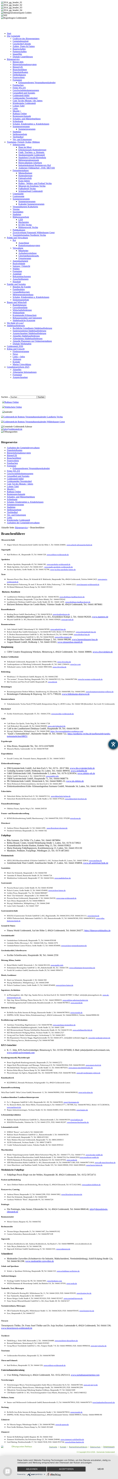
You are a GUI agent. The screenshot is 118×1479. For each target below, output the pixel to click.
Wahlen (16, 268)
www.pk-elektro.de (75, 781)
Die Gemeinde (13, 36)
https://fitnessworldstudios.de (97, 930)
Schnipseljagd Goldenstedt (30, 191)
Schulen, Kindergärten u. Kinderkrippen (31, 124)
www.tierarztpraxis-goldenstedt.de (16, 1328)
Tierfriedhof (18, 137)
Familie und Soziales (16, 284)
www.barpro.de (82, 1110)
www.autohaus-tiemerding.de (64, 1025)
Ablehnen (31, 1469)
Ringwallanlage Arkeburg (30, 162)
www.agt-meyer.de (91, 1385)
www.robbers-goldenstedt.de (58, 554)
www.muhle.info (52, 776)
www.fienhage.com (54, 1281)
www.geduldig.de (79, 771)
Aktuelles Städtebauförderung (26, 336)
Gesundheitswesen (21, 292)
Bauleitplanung (19, 305)
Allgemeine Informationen (25, 372)
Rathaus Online (20, 113)
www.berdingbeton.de (61, 614)
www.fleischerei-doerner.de (57, 828)
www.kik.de (52, 682)
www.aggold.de (77, 1003)
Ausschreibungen (20, 279)
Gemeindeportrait (20, 41)
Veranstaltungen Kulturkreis (25, 206)
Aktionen (17, 359)
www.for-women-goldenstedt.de (90, 679)
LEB (20, 219)
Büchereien (23, 222)
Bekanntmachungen (22, 276)
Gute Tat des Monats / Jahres (20, 484)
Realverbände (19, 263)
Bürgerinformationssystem (25, 64)
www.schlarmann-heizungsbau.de (82, 968)
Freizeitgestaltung (21, 170)
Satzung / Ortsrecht (21, 266)
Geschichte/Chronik (22, 44)
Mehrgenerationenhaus (23, 294)
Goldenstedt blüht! (21, 95)
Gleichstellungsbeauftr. (28, 256)
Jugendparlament (20, 261)
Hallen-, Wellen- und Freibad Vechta (35, 183)
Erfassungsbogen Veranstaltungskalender (37, 82)
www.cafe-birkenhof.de (56, 726)
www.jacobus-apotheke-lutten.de (63, 569)
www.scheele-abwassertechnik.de (79, 545)
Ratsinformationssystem (29, 245)
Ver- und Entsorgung (22, 139)
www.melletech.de (14, 1107)
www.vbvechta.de (64, 662)
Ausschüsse (23, 243)
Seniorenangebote (21, 300)
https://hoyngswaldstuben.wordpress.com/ (67, 731)
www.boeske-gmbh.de (94, 1155)
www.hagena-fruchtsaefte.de (78, 1122)
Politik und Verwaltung (17, 237)
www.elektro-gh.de (86, 773)
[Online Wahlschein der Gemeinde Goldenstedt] (12, 407)
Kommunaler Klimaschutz (25, 315)
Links (15, 108)
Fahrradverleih (25, 178)
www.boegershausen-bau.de (85, 639)
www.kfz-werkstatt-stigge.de (99, 1038)
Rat (14, 240)
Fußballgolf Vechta (27, 188)
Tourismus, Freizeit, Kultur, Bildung (23, 142)
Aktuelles (17, 369)
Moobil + (17, 111)
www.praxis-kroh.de (93, 1065)
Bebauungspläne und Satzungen (27, 318)
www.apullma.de (95, 860)
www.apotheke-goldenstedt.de (58, 564)
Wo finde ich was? (15, 323)
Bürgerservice (13, 59)
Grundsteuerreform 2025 (18, 367)
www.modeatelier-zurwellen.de (39, 1261)
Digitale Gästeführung (23, 56)
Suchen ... (5, 397)
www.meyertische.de (98, 1346)
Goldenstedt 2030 (15, 346)
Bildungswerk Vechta (28, 227)
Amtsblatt (17, 274)
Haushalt (17, 281)
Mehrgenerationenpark (28, 160)
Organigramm (24, 258)
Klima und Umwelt (15, 349)
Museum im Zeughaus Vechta (31, 186)
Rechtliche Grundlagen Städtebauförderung (32, 328)
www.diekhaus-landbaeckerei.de (72, 597)
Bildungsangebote (21, 217)
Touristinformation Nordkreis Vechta (29, 235)
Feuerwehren (19, 77)
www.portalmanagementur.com (85, 1375)
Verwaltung (18, 248)
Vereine (16, 209)
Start (9, 33)
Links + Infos (19, 356)
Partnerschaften (20, 51)
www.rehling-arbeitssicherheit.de (75, 1000)
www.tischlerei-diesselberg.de (66, 1341)
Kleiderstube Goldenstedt (24, 103)
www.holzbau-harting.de (74, 1442)
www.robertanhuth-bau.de (86, 632)
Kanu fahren (24, 181)
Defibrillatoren (19, 75)
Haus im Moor (25, 147)
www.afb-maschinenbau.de (105, 1162)
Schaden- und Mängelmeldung (27, 119)
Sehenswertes (19, 144)
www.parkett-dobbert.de (91, 1185)
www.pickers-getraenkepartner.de (74, 945)
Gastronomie (18, 196)
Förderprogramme (21, 351)
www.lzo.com (75, 664)
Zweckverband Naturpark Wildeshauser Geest (34, 232)
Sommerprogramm (21, 126)
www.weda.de (72, 1160)
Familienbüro (19, 289)
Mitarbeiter (23, 250)
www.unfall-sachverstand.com (21, 1052)
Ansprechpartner (20, 377)
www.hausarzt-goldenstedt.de (88, 584)
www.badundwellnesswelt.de (104, 1402)
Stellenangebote (20, 134)
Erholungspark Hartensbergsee (32, 150)
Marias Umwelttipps (22, 364)
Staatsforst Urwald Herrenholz (32, 157)
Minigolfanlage (25, 173)
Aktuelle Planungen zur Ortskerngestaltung (32, 341)
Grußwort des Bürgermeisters (26, 38)
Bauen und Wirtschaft (17, 302)
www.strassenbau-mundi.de (70, 642)
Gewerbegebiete (20, 307)
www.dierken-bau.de (82, 634)
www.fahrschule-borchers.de (76, 799)
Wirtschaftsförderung (22, 310)
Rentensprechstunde (22, 116)
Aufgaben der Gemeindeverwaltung (23, 447)
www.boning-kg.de (84, 1293)
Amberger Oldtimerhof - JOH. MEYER (36, 168)
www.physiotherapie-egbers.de (88, 1073)
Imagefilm (17, 54)
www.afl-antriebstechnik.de (95, 863)
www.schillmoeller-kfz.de (82, 1030)
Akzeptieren (66, 1469)
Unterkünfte (18, 193)
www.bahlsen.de (76, 1120)
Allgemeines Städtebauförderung (27, 338)
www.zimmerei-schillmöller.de (72, 1439)
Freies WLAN (19, 87)
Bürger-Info (18, 62)
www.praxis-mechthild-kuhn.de (80, 1068)
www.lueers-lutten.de (94, 1165)
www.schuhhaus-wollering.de (68, 1271)
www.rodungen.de (63, 1249)
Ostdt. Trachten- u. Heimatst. (31, 152)
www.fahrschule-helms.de (61, 796)
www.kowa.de (75, 818)
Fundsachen (18, 85)
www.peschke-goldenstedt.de (62, 714)
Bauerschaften (19, 49)
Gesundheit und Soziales (24, 93)
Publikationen (19, 230)
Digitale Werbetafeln (22, 343)
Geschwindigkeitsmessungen (26, 90)
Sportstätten (18, 212)
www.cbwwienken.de (103, 652)
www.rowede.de (76, 1012)
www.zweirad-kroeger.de (73, 1298)
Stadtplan (17, 131)
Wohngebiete (19, 312)
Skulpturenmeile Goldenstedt (31, 155)
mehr (101, 1469)
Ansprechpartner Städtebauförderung (29, 333)
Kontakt (16, 362)
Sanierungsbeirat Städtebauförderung (29, 331)
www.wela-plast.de (85, 1092)
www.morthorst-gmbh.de (89, 1157)
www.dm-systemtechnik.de (82, 768)
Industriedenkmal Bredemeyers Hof (34, 165)
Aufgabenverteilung (27, 253)
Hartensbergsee (25, 175)
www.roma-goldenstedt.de (66, 898)
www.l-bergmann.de (71, 1102)
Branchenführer (20, 69)
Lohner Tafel (18, 106)
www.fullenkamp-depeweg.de (76, 694)
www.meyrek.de (67, 619)
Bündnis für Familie (22, 287)
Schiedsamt (18, 121)
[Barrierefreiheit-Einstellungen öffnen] (113, 744)
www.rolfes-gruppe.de (63, 637)
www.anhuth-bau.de (58, 629)
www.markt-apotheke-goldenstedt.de (58, 567)
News (15, 354)
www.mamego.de (100, 617)
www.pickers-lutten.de (57, 890)
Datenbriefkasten (20, 72)
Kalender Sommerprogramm (31, 204)
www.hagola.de (93, 916)
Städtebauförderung (16, 325)
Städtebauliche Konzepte (24, 320)
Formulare (17, 80)
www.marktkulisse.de (62, 878)
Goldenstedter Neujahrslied (25, 98)
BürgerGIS (18, 67)
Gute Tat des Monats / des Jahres (27, 100)
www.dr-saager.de (62, 1424)
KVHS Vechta (25, 225)
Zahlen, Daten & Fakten (24, 46)
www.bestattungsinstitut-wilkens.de (100, 692)
